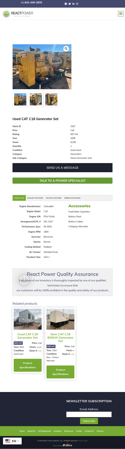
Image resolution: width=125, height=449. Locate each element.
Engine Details (19, 198)
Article (79, 431)
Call (40, 343)
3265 (72, 354)
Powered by (58, 446)
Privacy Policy (83, 441)
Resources (68, 431)
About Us (31, 431)
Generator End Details (35, 198)
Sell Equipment (44, 431)
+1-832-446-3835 (31, 2)
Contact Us (89, 431)
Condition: (19, 350)
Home (22, 431)
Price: (35, 343)
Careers (100, 431)
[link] (66, 4)
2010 (22, 347)
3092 (40, 351)
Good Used (18, 354)
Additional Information (72, 198)
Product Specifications (28, 365)
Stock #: (33, 350)
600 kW (18, 343)
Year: (17, 347)
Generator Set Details (53, 198)
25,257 (39, 347)
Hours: (33, 347)
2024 (54, 350)
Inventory (58, 431)
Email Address (89, 409)
